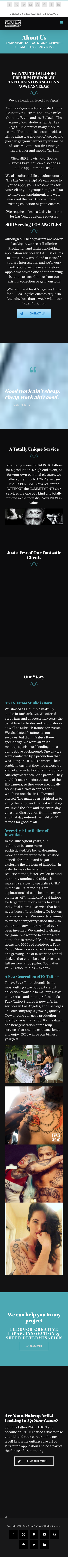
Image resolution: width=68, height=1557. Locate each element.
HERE (24, 158)
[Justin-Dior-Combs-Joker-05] (34, 1146)
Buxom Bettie (23, 146)
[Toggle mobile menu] (61, 22)
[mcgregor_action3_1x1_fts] (34, 1088)
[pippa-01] (34, 1204)
